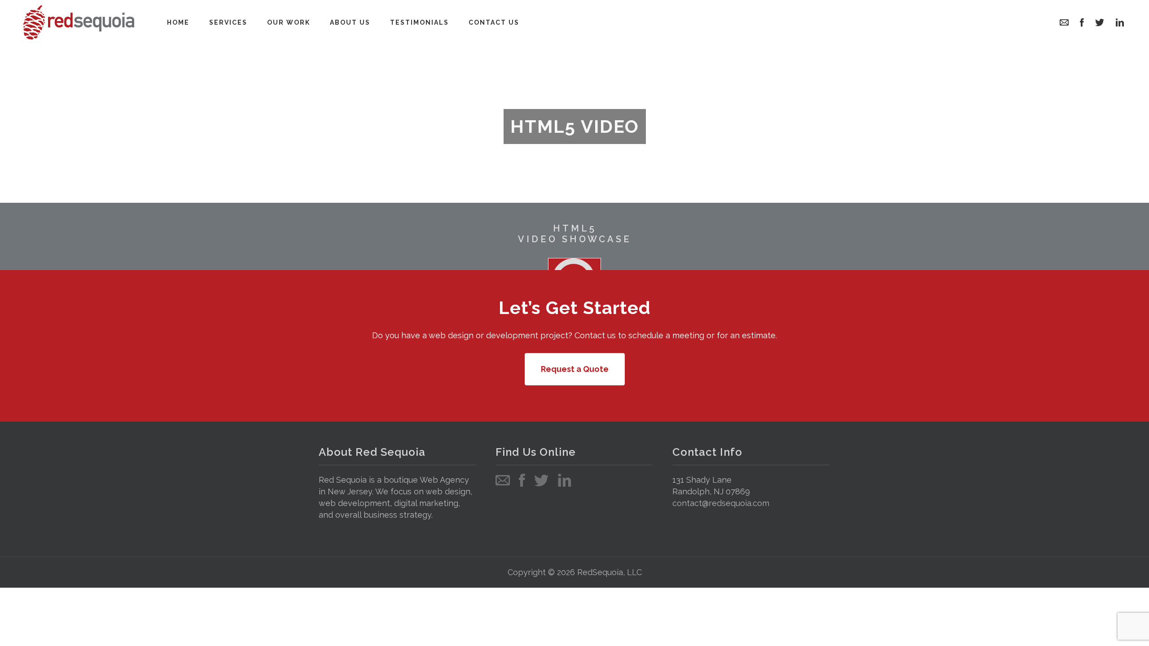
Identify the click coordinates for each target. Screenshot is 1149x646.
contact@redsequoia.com (720, 503)
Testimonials (419, 22)
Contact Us (494, 22)
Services (228, 22)
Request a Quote (575, 369)
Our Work (288, 22)
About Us (350, 22)
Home (178, 22)
